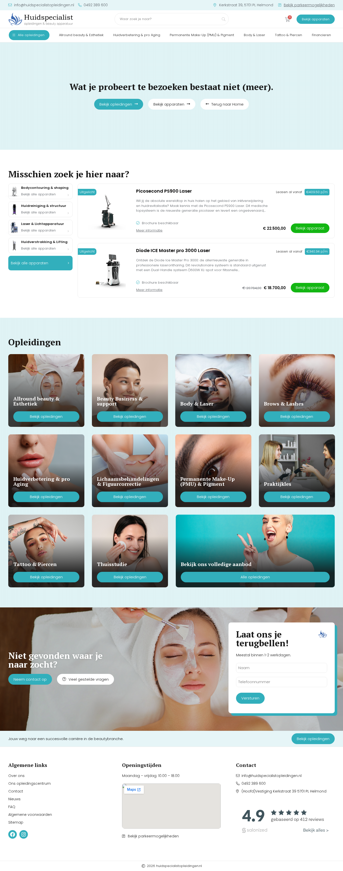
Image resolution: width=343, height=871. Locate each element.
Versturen (250, 698)
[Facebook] (12, 834)
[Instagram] (23, 834)
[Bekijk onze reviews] (285, 820)
